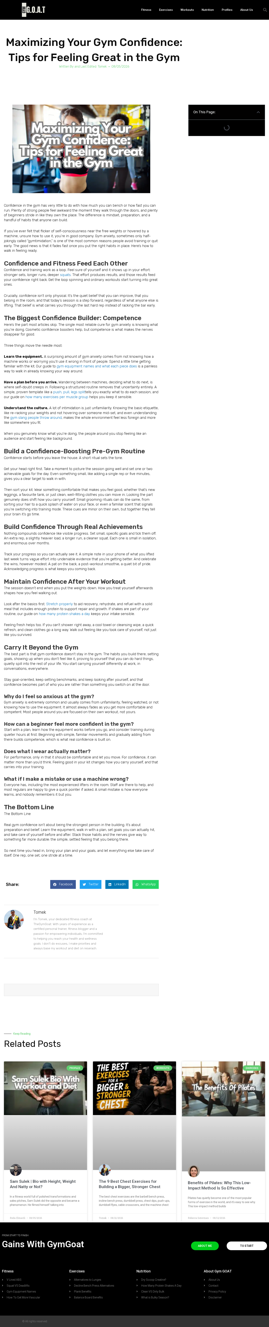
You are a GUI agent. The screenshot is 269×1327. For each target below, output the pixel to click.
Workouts (187, 10)
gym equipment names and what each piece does (97, 366)
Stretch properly (59, 604)
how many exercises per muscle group (56, 397)
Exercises (166, 10)
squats (65, 275)
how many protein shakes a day (64, 614)
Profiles (227, 10)
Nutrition (208, 10)
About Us (246, 10)
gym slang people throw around (36, 417)
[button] (265, 10)
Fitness (146, 10)
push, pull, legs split (69, 392)
